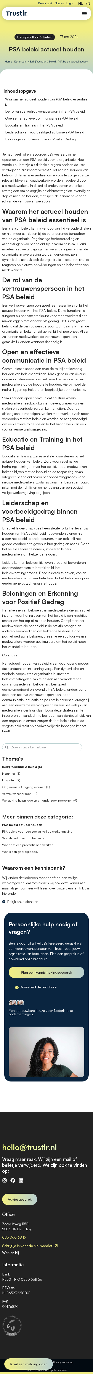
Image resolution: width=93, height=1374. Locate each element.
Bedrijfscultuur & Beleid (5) (22, 767)
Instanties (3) (11, 773)
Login (69, 3)
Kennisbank (45, 3)
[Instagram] (4, 1180)
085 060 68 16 (14, 1237)
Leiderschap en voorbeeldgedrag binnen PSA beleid (44, 132)
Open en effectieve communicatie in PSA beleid (41, 118)
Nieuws (59, 3)
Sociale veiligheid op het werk (23, 838)
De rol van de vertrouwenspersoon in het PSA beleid (45, 111)
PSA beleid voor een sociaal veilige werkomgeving (37, 831)
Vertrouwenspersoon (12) (19, 793)
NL (80, 3)
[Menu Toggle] (84, 13)
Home (8, 61)
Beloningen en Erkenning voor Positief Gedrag (40, 139)
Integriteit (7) (11, 780)
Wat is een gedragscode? (20, 851)
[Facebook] (12, 1180)
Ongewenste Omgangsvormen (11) (26, 787)
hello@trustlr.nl (29, 1147)
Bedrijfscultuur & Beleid (34, 37)
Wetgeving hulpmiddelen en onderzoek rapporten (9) (39, 800)
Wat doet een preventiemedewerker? (28, 845)
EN (87, 3)
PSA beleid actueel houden (22, 825)
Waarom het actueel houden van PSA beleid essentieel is (46, 102)
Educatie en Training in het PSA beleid (34, 125)
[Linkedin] (21, 1180)
